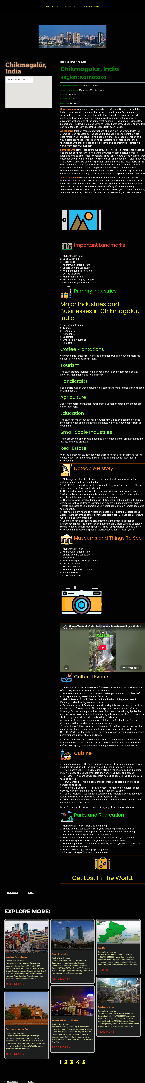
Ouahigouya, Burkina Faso (17, 1029)
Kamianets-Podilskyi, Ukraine (65, 1020)
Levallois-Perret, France (16, 957)
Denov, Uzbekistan (60, 954)
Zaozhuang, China (106, 1007)
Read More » (15, 984)
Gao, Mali (102, 948)
